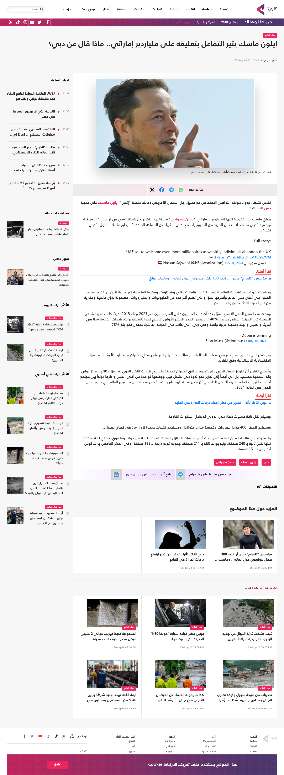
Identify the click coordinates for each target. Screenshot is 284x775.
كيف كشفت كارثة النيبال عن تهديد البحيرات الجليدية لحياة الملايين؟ (247, 636)
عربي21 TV (169, 741)
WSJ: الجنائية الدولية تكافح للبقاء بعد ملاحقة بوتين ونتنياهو (31, 96)
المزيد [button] (68, 9)
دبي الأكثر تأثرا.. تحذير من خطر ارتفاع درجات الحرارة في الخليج (221, 402)
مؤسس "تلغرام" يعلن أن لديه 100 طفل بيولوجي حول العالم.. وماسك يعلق (208, 278)
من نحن (83, 750)
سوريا (131, 751)
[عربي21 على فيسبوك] (47, 22)
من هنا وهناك (258, 22)
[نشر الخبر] (152, 190)
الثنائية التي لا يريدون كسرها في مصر (34, 114)
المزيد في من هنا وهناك (261, 587)
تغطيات (157, 9)
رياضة (174, 9)
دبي (267, 208)
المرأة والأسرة (206, 22)
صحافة (122, 9)
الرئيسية (223, 9)
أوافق (57, 764)
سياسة (207, 9)
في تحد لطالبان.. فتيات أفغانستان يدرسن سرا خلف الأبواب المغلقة (34, 168)
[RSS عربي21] (10, 22)
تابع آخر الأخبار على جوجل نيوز (148, 474)
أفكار (106, 9)
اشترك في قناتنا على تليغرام (212, 474)
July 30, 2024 (257, 341)
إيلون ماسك (109, 203)
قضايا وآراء (210, 746)
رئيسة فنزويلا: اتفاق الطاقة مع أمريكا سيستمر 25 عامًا (32, 185)
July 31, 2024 (234, 263)
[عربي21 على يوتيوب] (32, 22)
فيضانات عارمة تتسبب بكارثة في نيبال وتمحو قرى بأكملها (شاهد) (45, 428)
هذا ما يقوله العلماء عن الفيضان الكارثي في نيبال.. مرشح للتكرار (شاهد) (180, 698)
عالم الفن (170, 746)
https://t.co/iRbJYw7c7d (254, 257)
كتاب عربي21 (209, 741)
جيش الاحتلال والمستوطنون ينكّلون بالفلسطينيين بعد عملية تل (47, 232)
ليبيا (133, 746)
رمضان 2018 (229, 22)
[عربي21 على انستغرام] (25, 22)
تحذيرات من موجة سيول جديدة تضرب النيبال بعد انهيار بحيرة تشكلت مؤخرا (244, 697)
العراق (131, 741)
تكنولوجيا (170, 751)
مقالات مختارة (209, 751)
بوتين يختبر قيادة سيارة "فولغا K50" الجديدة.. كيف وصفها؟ (177, 636)
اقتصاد (190, 9)
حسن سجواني (182, 219)
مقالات (139, 9)
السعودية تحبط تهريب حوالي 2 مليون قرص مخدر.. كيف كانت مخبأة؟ (108, 636)
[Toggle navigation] (41, 9)
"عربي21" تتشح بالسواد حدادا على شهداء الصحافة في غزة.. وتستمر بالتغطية (47, 280)
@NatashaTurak (225, 257)
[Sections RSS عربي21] (71, 736)
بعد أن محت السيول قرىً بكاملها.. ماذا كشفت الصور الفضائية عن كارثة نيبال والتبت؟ (44, 488)
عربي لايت (88, 9)
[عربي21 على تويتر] (39, 22)
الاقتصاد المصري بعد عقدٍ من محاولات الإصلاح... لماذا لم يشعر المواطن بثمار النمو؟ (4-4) (31, 132)
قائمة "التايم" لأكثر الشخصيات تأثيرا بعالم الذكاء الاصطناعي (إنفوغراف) (32, 150)
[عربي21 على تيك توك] (18, 22)
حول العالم (184, 22)
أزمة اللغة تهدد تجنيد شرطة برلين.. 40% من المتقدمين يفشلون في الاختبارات (110, 698)
